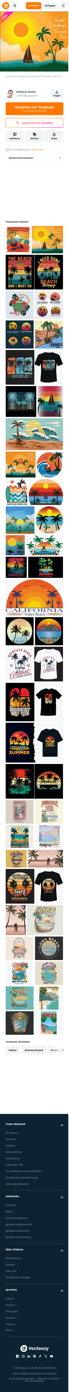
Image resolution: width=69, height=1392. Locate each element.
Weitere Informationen (21, 155)
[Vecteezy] (5, 5)
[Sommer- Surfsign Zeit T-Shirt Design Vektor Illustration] (21, 487)
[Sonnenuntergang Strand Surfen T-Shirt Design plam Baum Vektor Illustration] (34, 453)
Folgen (57, 95)
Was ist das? (37, 149)
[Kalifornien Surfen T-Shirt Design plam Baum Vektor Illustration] (34, 1162)
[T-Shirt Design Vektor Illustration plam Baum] (34, 890)
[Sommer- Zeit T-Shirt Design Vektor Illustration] (19, 694)
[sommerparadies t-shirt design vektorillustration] (20, 828)
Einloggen (50, 5)
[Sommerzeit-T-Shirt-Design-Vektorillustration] (23, 637)
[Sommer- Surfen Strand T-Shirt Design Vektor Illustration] (19, 610)
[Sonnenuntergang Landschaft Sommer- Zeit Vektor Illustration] (21, 266)
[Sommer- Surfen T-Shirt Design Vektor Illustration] (44, 610)
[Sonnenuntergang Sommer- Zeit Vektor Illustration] (21, 582)
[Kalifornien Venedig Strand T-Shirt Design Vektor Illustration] (34, 794)
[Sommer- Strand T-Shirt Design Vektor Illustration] (18, 519)
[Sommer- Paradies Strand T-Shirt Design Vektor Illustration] (24, 719)
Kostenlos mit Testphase (34, 108)
